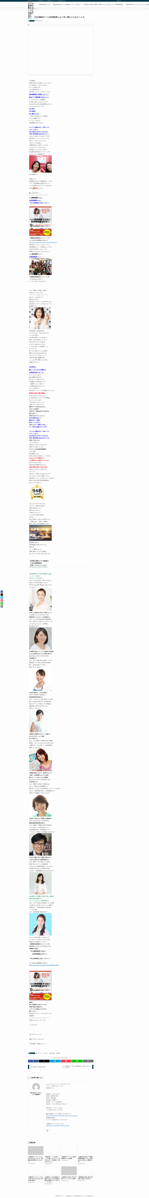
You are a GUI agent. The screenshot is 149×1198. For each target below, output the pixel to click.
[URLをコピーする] (88, 1061)
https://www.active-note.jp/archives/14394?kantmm (43, 242)
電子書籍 (58, 1053)
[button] (33, 1061)
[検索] (120, 1)
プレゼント (32, 20)
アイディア (39, 1053)
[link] (47, 1131)
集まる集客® (52, 1053)
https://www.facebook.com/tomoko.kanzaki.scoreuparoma (62, 1115)
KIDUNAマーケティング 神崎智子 (36, 1093)
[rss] (118, 1)
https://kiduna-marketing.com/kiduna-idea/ (57, 1125)
